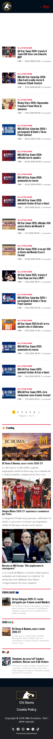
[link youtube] (28, 729)
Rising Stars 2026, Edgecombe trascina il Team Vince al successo (33, 106)
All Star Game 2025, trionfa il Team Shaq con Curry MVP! (32, 276)
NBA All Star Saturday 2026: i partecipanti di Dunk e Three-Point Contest (32, 132)
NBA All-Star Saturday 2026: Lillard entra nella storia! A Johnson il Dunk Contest (32, 80)
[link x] (13, 729)
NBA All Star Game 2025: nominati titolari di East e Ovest (33, 370)
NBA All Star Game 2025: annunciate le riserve (30, 347)
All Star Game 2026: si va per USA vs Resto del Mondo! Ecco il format (34, 252)
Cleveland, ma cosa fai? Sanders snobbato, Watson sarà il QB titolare (30, 660)
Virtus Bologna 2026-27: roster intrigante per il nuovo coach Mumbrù (31, 600)
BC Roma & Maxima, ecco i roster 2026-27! (28, 630)
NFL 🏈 (5, 652)
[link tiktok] (37, 729)
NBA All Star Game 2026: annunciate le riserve (30, 179)
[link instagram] (23, 729)
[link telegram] (33, 729)
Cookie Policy (26, 709)
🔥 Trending (8, 428)
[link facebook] (18, 729)
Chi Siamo (26, 702)
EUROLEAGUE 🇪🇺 (10, 592)
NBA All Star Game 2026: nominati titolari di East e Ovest (33, 201)
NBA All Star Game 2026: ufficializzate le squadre (30, 156)
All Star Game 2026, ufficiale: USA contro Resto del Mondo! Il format (34, 226)
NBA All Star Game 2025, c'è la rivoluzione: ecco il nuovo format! (34, 393)
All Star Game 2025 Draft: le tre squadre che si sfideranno (33, 325)
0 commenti (46, 61)
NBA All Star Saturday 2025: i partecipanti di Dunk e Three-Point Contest (32, 301)
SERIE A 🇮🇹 (7, 622)
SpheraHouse (31, 733)
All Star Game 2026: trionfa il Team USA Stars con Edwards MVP (32, 54)
